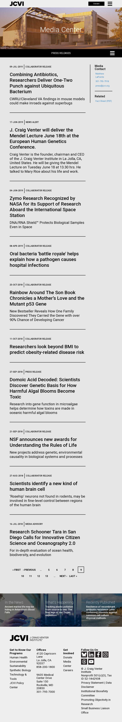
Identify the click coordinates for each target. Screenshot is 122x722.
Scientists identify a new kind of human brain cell (44, 486)
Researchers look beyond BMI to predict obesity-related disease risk (47, 349)
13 (47, 576)
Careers (68, 670)
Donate (96, 4)
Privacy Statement (92, 682)
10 (23, 576)
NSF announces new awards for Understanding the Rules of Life (43, 442)
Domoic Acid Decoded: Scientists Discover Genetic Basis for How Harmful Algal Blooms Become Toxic (45, 388)
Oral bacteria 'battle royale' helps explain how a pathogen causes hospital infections (44, 259)
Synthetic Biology (20, 670)
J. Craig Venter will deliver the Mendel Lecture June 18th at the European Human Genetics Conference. (44, 138)
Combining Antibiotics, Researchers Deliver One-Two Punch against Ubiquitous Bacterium (41, 83)
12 (39, 576)
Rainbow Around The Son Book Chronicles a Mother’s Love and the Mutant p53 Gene (47, 298)
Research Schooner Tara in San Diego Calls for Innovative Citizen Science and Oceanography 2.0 (45, 537)
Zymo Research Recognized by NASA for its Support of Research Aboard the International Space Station (45, 206)
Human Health (18, 657)
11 (31, 576)
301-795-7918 (102, 81)
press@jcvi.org (103, 86)
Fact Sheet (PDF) (104, 101)
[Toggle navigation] (110, 4)
